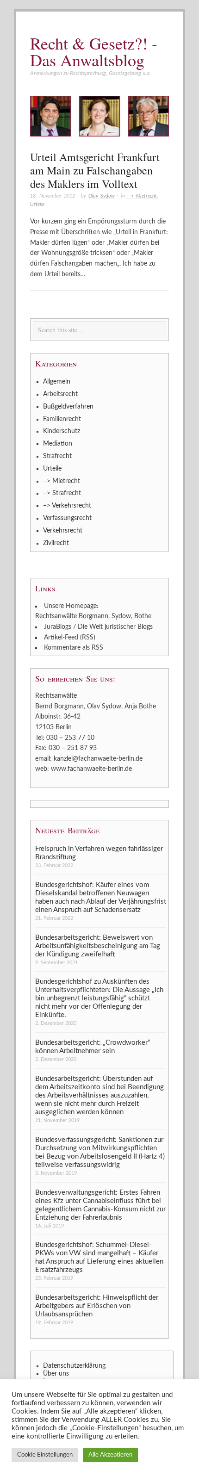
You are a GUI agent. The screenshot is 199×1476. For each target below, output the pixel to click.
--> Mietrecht (142, 195)
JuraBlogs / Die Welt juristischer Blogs (98, 627)
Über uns (56, 1374)
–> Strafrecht (62, 493)
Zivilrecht (56, 543)
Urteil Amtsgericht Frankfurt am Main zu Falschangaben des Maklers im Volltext (95, 170)
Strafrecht (57, 456)
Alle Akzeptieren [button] (110, 1455)
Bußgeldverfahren (68, 406)
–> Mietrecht (61, 481)
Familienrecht (62, 419)
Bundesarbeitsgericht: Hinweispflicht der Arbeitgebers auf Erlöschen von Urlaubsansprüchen (96, 1306)
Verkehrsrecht (62, 530)
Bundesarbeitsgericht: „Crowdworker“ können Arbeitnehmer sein (92, 1046)
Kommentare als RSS (73, 648)
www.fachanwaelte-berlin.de (91, 769)
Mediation (57, 443)
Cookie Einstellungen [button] (45, 1455)
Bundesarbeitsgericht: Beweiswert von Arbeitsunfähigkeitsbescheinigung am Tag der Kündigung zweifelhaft (97, 946)
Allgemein (56, 381)
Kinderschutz (61, 431)
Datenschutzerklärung (74, 1366)
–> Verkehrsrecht (67, 505)
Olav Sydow (101, 195)
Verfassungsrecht (67, 518)
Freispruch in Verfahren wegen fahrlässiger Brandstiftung (99, 853)
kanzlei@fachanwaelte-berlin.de (98, 759)
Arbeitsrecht (60, 394)
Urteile (37, 204)
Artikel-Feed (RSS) (69, 637)
